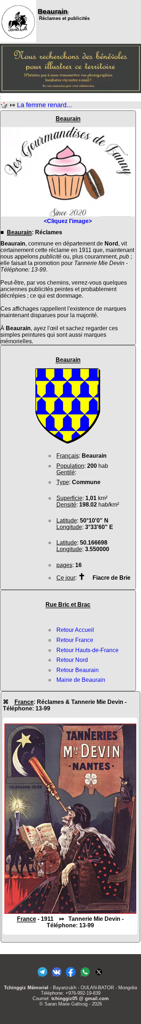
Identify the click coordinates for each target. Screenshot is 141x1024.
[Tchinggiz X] (99, 976)
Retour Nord (72, 660)
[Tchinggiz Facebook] (70, 976)
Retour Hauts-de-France (87, 650)
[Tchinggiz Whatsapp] (84, 976)
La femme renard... (44, 105)
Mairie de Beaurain (80, 680)
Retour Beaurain (77, 670)
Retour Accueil (75, 630)
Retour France (74, 640)
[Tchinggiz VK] (56, 976)
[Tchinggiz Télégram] (42, 976)
